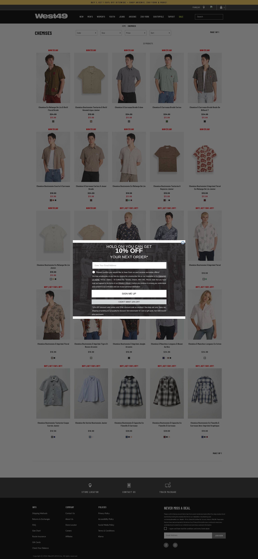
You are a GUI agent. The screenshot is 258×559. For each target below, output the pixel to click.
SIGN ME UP (129, 293)
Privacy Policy (125, 283)
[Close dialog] (183, 242)
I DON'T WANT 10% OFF (129, 302)
